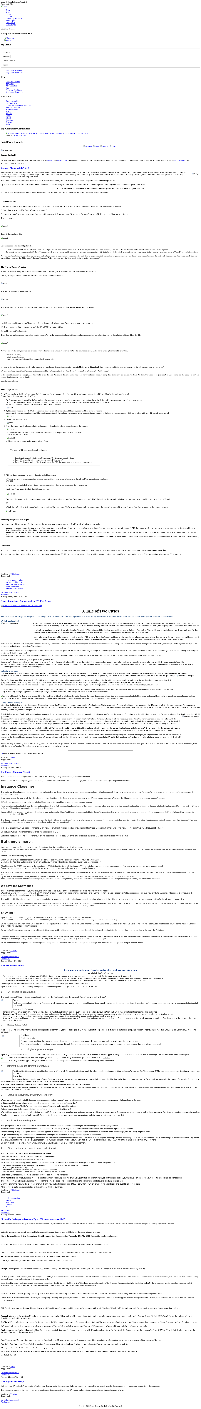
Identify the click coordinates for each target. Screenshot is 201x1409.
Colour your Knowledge (12, 1381)
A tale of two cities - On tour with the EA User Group (26, 601)
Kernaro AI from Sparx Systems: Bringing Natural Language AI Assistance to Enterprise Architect (56, 133)
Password (6, 56)
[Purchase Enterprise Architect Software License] (7, 40)
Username (6, 52)
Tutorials (13, 951)
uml (7, 1196)
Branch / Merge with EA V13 (15, 168)
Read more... (5, 594)
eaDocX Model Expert (55, 1178)
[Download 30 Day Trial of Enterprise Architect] (7, 38)
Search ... (4, 29)
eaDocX (50, 160)
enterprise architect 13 (14, 582)
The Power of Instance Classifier (16, 772)
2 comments (5, 1210)
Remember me (8, 61)
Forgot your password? (14, 70)
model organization (13, 1198)
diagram (9, 1204)
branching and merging (14, 580)
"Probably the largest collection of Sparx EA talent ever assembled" (33, 1219)
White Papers (15, 574)
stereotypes (10, 1202)
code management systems (15, 584)
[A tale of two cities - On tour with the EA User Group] (21, 606)
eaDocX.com (108, 973)
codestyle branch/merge (14, 588)
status (8, 1207)
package (9, 1200)
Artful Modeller (180, 160)
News (12, 757)
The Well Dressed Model (12, 965)
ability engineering (12, 586)
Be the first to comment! (10, 592)
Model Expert (62, 160)
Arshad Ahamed (20, 135)
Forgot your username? (14, 73)
